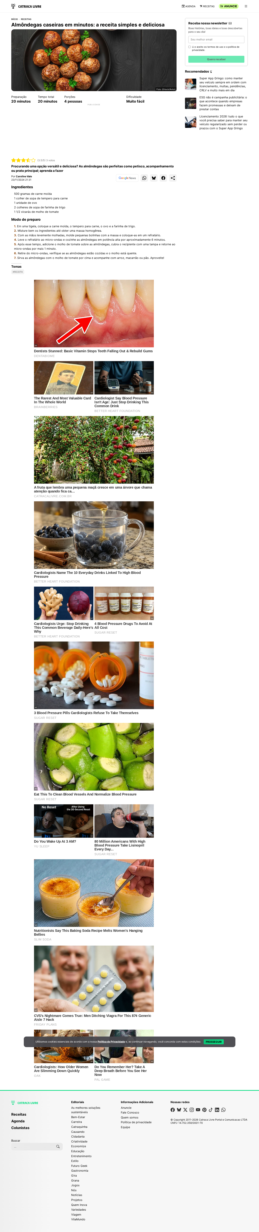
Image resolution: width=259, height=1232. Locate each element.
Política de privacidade (136, 1122)
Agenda (190, 6)
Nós (73, 1190)
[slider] (23, 160)
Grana (75, 1180)
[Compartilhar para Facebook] (163, 178)
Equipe (125, 1127)
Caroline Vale (24, 176)
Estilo (75, 1161)
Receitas (209, 6)
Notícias (76, 1195)
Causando (78, 1131)
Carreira (76, 1122)
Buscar (15, 1140)
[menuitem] (37, 1116)
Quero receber (216, 59)
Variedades (78, 1209)
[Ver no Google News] (127, 178)
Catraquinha (79, 1127)
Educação (77, 1151)
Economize (78, 1146)
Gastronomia (79, 1170)
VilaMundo (78, 1219)
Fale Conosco (130, 1112)
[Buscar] (58, 1146)
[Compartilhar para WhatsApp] (144, 178)
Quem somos (129, 1117)
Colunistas (20, 1128)
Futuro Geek (79, 1166)
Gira (74, 1175)
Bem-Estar (78, 1117)
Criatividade (79, 1141)
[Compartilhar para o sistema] (173, 178)
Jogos (75, 1185)
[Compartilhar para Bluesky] (154, 178)
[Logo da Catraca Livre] (26, 5)
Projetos (76, 1200)
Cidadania (78, 1136)
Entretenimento (81, 1156)
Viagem (76, 1214)
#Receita (18, 272)
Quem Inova (79, 1205)
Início (14, 19)
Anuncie (230, 6)
